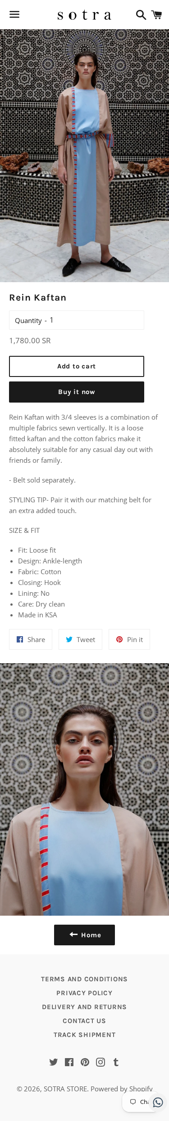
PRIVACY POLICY (84, 993)
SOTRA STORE (65, 1088)
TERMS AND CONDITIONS (84, 979)
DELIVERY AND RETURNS (84, 1007)
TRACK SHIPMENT (85, 1035)
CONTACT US (84, 1021)
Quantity (28, 320)
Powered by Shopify (122, 1088)
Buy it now (76, 392)
